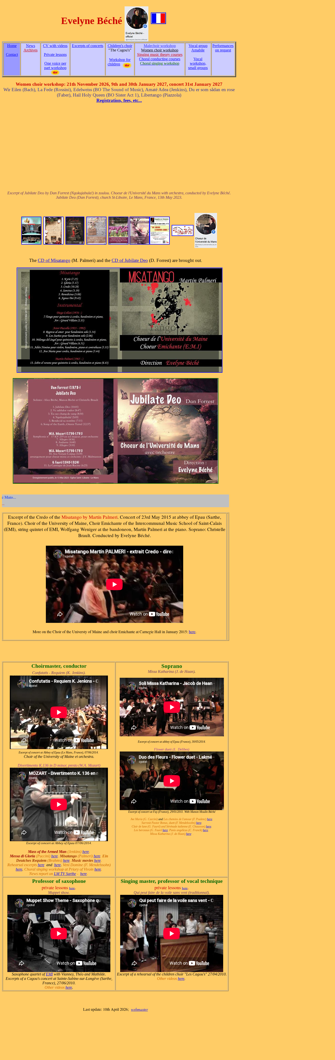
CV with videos (55, 46)
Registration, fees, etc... (119, 100)
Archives (31, 50)
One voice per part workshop (55, 65)
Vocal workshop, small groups (198, 63)
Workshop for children (119, 62)
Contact (12, 54)
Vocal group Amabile (198, 48)
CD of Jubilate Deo (130, 260)
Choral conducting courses (159, 59)
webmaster (139, 1009)
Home (12, 46)
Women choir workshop (159, 50)
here (192, 631)
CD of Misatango (54, 260)
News (30, 46)
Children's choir (120, 46)
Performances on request (222, 48)
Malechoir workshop (160, 46)
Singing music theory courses (159, 54)
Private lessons (55, 54)
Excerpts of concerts (87, 46)
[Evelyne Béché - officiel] (136, 20)
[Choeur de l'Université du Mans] (205, 229)
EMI (49, 974)
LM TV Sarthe (65, 874)
